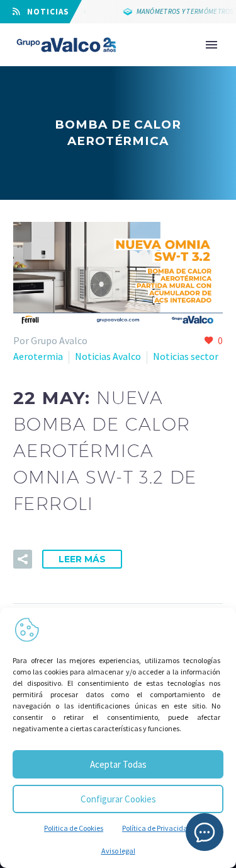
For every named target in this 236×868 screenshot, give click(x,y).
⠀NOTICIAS (44, 11)
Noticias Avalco (108, 356)
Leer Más (82, 559)
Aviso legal (118, 850)
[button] (22, 559)
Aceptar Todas (118, 764)
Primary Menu (211, 44)
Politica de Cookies (73, 828)
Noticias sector (185, 356)
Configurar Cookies (118, 799)
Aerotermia (38, 356)
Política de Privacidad (157, 828)
